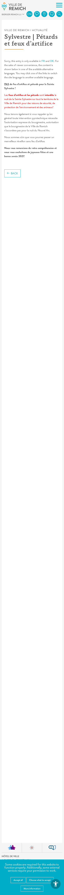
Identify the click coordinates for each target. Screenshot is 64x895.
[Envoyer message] (52, 14)
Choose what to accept (40, 880)
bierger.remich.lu (3, 15)
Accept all (18, 880)
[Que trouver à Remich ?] (44, 14)
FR (43, 61)
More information (32, 888)
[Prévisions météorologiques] (37, 14)
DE (52, 61)
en (29, 14)
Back (14, 173)
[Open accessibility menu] (56, 884)
